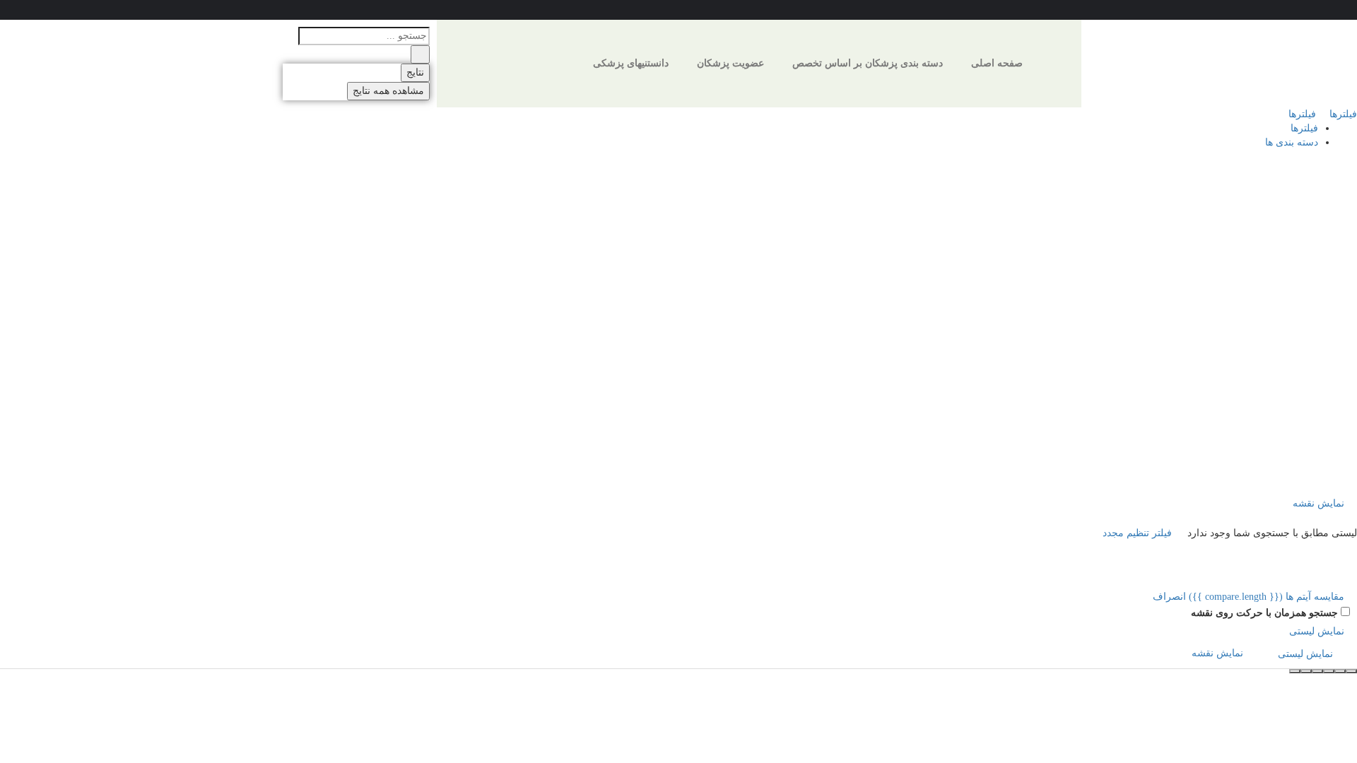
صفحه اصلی (997, 63)
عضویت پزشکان (730, 63)
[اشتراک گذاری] (1340, 671)
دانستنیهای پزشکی (631, 63)
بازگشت (1278, 164)
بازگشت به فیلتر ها (1297, 395)
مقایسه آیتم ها (1268, 596)
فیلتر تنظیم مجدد (1139, 533)
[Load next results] (1348, 488)
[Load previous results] (1348, 473)
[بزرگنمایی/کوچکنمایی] (1317, 671)
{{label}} (1242, 352)
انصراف (1169, 596)
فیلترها (1342, 114)
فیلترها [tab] (1304, 128)
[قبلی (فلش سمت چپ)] (1306, 671)
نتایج (415, 72)
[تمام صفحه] (1328, 671)
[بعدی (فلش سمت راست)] (1294, 671)
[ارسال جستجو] (420, 54)
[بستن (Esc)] (1351, 671)
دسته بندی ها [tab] (1291, 142)
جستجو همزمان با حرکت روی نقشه (1264, 613)
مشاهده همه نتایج (388, 90)
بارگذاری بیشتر (1315, 459)
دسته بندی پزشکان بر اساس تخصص (867, 63)
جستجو (1322, 164)
